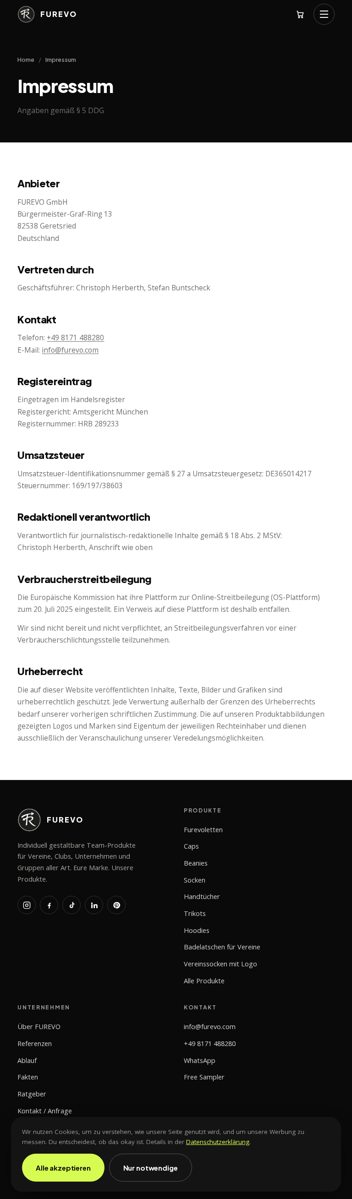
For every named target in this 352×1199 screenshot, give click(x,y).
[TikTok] (71, 905)
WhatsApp (199, 1060)
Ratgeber (31, 1094)
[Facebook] (49, 905)
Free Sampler (204, 1077)
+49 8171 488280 (75, 337)
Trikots (195, 913)
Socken (194, 880)
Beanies (196, 863)
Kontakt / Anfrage (44, 1110)
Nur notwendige (150, 1167)
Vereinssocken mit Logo (220, 963)
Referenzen (34, 1043)
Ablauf (27, 1060)
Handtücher (202, 896)
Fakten (27, 1077)
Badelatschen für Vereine (222, 947)
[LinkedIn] (94, 905)
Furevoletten (203, 829)
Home (25, 59)
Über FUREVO (38, 1026)
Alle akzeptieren (63, 1167)
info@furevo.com (70, 350)
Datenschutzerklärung (217, 1142)
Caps (191, 846)
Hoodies (196, 930)
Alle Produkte (204, 980)
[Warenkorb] (300, 14)
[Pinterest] (116, 905)
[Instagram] (26, 905)
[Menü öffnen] (324, 14)
